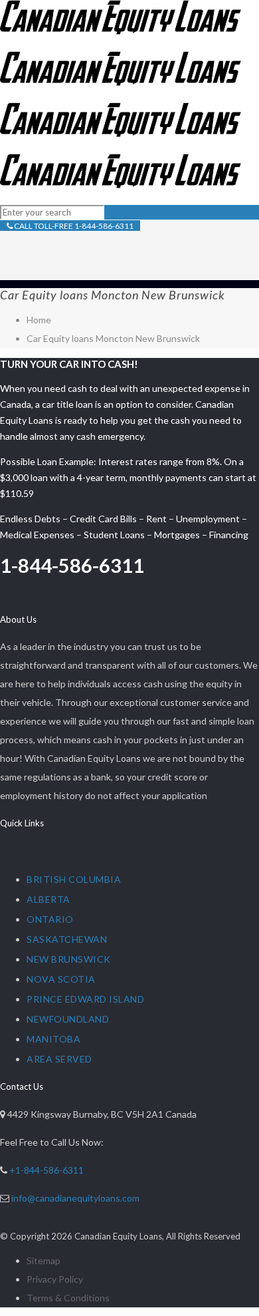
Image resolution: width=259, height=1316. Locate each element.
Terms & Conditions (68, 1297)
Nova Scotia (61, 979)
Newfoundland (68, 1019)
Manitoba (53, 1039)
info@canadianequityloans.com (75, 1198)
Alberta (48, 899)
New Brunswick (69, 959)
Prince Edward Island (85, 999)
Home (39, 319)
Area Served (59, 1059)
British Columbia (74, 879)
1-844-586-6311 (72, 565)
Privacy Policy (55, 1279)
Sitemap (43, 1260)
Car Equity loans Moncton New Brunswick (113, 338)
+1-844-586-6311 (46, 1170)
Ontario (50, 919)
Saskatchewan (67, 939)
